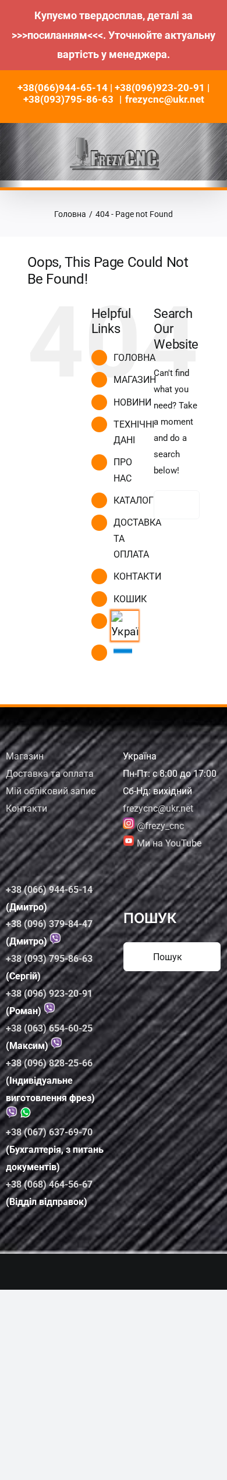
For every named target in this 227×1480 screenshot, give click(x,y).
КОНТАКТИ (137, 576)
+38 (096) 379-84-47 (49, 923)
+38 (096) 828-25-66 (49, 1063)
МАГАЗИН (135, 379)
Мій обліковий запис (50, 791)
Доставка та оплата (50, 773)
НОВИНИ (132, 402)
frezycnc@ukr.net (164, 99)
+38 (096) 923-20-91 (49, 993)
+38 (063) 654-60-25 (49, 1028)
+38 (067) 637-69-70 (49, 1132)
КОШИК (130, 599)
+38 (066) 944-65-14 (49, 889)
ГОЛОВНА (134, 357)
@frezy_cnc (159, 825)
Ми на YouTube (167, 843)
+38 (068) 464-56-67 (49, 1184)
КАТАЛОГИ (137, 500)
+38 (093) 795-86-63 (49, 958)
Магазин (25, 756)
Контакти (26, 808)
